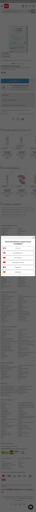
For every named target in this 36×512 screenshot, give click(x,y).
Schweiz (18, 257)
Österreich (18, 253)
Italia (18, 248)
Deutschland (18, 262)
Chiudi (33, 237)
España (18, 272)
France (18, 267)
